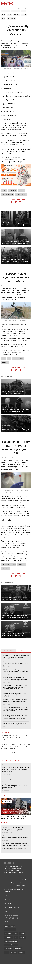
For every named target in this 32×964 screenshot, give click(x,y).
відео (3, 18)
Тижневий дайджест (12, 907)
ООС (3, 358)
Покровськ (8, 948)
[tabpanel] (16, 690)
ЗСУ (8, 358)
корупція (16, 14)
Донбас (21, 933)
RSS (5, 911)
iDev (13, 895)
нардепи (24, 14)
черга (14, 564)
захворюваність (21, 194)
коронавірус (12, 190)
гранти (9, 14)
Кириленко (21, 564)
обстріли (13, 952)
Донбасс (22, 937)
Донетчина (8, 937)
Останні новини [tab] (8, 650)
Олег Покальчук (8, 765)
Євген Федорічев (8, 779)
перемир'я (5, 362)
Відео (3, 795)
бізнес (24, 11)
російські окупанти (11, 941)
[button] (16, 645)
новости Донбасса (11, 945)
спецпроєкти (11, 18)
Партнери (7, 903)
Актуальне (5, 732)
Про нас (7, 899)
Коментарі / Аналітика (9, 760)
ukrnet (7, 926)
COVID (4, 190)
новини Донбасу (10, 930)
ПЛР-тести (5, 568)
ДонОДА (22, 190)
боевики (21, 952)
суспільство (5, 11)
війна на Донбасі (17, 358)
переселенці (16, 11)
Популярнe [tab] (23, 650)
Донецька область (7, 194)
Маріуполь (17, 948)
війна (3, 14)
